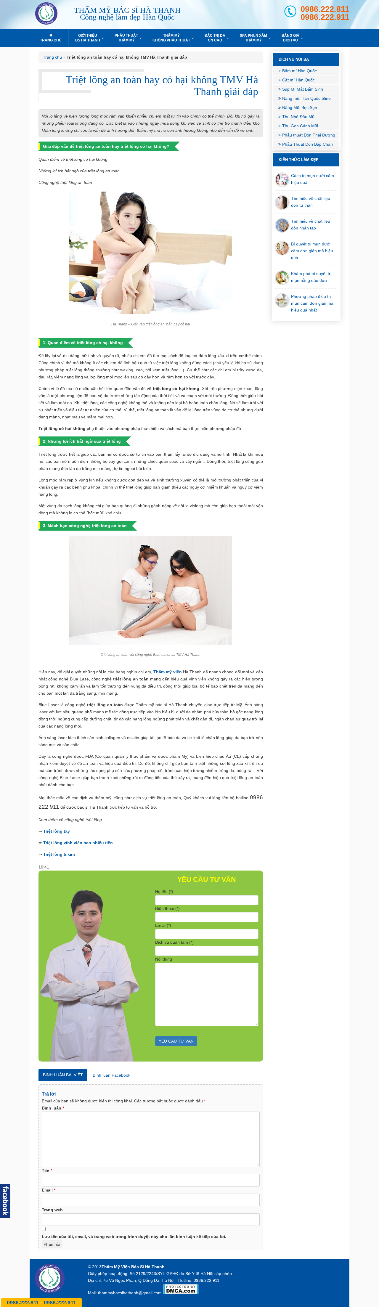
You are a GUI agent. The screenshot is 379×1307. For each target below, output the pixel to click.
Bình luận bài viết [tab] (63, 1074)
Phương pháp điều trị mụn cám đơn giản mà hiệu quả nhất (312, 303)
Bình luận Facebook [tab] (111, 1075)
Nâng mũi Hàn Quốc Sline (306, 98)
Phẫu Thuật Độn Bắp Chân (307, 144)
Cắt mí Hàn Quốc (298, 80)
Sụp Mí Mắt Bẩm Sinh (302, 89)
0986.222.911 (325, 17)
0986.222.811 (325, 9)
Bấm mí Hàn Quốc (299, 70)
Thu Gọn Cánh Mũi (300, 125)
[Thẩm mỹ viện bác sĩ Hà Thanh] (52, 14)
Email (48, 1190)
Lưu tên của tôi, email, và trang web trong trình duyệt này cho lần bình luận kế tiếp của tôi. (134, 1236)
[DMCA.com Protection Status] (181, 1292)
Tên (47, 1170)
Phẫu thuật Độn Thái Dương (308, 135)
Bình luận (53, 1108)
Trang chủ (52, 57)
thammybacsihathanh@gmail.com (130, 1292)
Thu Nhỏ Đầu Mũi (298, 116)
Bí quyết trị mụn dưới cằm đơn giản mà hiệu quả (312, 251)
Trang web (52, 1210)
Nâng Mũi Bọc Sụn (299, 107)
